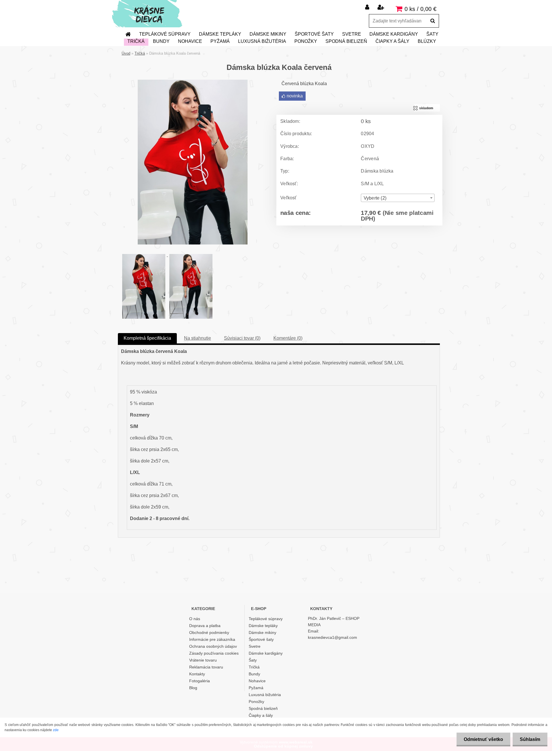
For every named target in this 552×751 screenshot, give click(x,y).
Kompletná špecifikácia (147, 338)
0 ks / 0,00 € (420, 9)
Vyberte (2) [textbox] (375, 198)
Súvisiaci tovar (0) (242, 338)
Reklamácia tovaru (206, 667)
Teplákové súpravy (165, 34)
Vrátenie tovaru (203, 660)
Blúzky (427, 41)
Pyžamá (220, 41)
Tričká (136, 41)
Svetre (351, 34)
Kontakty (197, 674)
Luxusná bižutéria (262, 41)
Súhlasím (530, 739)
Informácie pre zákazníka (212, 639)
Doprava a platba (205, 625)
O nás (194, 618)
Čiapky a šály (392, 41)
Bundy (161, 41)
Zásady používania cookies (214, 653)
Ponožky (305, 41)
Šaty (432, 34)
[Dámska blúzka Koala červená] (193, 81)
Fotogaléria (199, 681)
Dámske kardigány (393, 34)
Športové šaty (314, 34)
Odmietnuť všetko (483, 739)
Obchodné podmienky (209, 632)
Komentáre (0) (287, 338)
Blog (193, 687)
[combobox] (397, 198)
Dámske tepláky (220, 34)
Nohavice (190, 41)
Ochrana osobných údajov (213, 646)
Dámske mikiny (268, 34)
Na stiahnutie (197, 338)
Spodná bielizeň (346, 41)
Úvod (126, 53)
